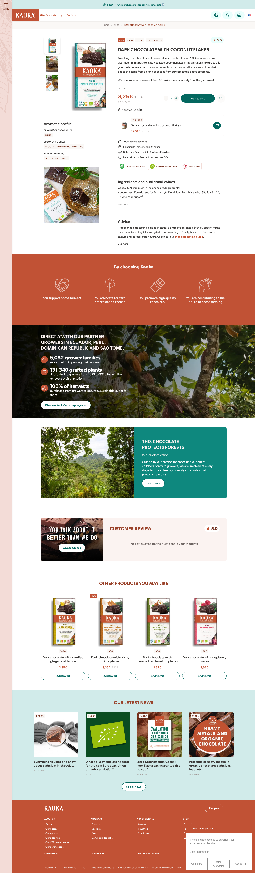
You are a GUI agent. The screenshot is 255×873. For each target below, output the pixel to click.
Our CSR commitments (57, 842)
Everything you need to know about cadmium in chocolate (55, 763)
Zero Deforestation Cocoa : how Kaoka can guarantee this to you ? (158, 765)
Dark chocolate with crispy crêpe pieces (110, 659)
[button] (216, 15)
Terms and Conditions (102, 867)
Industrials (143, 828)
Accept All (240, 863)
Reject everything (218, 863)
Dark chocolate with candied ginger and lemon (63, 659)
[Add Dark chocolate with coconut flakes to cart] (217, 125)
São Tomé (97, 828)
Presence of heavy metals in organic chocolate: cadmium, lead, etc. (210, 765)
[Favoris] (221, 98)
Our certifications (54, 846)
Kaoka (48, 824)
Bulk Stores (143, 833)
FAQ (84, 867)
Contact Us (51, 867)
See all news (133, 786)
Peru (94, 833)
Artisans (142, 824)
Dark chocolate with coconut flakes (156, 125)
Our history (51, 828)
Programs (97, 818)
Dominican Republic (102, 837)
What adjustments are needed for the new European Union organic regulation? (107, 765)
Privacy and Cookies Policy (133, 867)
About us (49, 818)
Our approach (52, 833)
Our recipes (97, 853)
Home (106, 25)
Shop (116, 25)
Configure (196, 863)
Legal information (162, 867)
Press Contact (70, 867)
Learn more (62, 307)
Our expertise (52, 837)
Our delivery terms (148, 853)
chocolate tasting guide (189, 236)
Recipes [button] (214, 808)
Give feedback (72, 547)
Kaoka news (51, 853)
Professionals (145, 818)
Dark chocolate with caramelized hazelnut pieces (157, 659)
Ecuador (96, 824)
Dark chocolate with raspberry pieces (204, 659)
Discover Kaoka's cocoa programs (65, 405)
